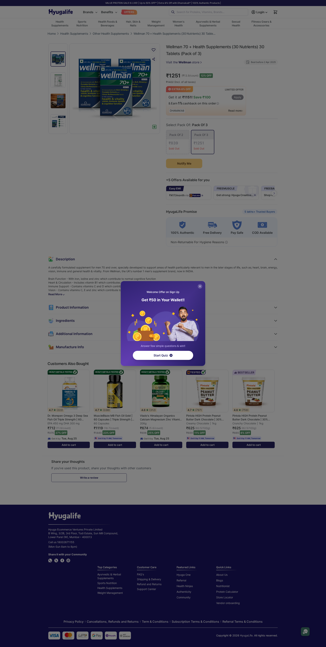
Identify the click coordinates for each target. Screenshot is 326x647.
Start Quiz (161, 355)
